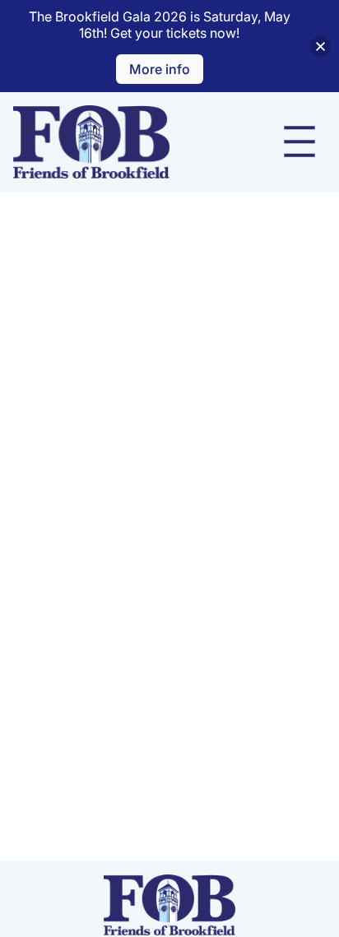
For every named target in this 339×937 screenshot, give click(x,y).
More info (159, 69)
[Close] (320, 46)
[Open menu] (299, 141)
